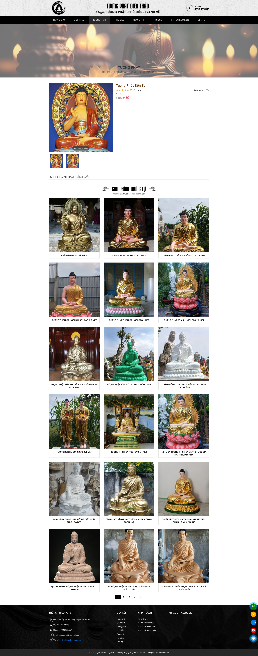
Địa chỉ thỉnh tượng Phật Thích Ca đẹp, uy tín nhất (74, 588)
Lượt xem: (198, 90)
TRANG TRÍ (138, 20)
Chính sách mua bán (147, 630)
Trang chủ (121, 619)
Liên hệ (120, 642)
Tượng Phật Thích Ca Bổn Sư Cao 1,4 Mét (183, 255)
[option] (56, 161)
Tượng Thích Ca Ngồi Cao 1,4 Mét (129, 452)
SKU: (118, 93)
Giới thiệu (121, 623)
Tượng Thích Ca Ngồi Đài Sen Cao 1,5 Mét (74, 320)
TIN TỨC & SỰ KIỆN (180, 20)
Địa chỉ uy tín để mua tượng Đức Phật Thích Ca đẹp (74, 520)
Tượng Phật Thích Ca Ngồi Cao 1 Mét (129, 320)
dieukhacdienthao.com (71, 640)
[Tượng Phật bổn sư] (56, 161)
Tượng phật (121, 626)
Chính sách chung (145, 623)
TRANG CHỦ (59, 20)
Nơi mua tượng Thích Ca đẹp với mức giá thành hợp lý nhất (184, 453)
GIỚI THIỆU (79, 20)
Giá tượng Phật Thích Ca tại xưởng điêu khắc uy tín (129, 588)
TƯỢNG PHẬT (99, 20)
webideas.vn (163, 652)
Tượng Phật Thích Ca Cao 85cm (129, 255)
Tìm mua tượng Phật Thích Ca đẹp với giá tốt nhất (129, 520)
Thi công (120, 638)
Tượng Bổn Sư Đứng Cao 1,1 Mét (74, 452)
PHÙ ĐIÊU (119, 20)
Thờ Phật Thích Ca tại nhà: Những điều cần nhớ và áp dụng (183, 520)
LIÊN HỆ (201, 20)
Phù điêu (120, 630)
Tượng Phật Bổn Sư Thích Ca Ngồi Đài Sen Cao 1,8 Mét (74, 386)
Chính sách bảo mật (146, 626)
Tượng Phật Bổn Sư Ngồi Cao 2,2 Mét (184, 320)
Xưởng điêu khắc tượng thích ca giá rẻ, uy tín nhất (184, 588)
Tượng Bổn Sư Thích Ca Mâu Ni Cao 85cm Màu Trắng (184, 386)
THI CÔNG (157, 20)
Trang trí (120, 634)
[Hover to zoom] (81, 117)
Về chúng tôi (143, 619)
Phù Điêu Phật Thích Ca (74, 255)
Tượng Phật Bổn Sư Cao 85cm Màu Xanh (129, 384)
